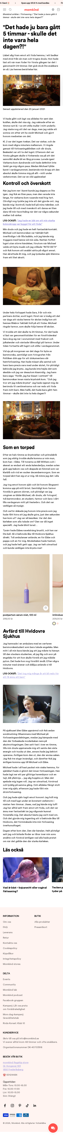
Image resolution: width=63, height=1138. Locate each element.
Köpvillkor (8, 953)
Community (9, 984)
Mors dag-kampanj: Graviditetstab (13, 1016)
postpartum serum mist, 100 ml (19, 615)
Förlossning (26, 14)
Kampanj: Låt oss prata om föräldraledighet (15, 1007)
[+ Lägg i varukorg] (45, 608)
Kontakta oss (10, 943)
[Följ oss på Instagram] (12, 1106)
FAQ (5, 927)
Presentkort (40, 927)
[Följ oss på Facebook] (5, 1106)
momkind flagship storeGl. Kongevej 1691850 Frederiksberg (15, 1066)
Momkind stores (11, 964)
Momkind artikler (11, 14)
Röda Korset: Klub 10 (14, 1023)
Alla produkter (42, 922)
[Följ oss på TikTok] (27, 1106)
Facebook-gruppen (13, 1000)
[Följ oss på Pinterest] (20, 1106)
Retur (6, 938)
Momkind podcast (13, 995)
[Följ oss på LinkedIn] (35, 1106)
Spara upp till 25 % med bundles (32, 3)
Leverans (7, 932)
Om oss (7, 922)
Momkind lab (10, 990)
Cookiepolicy (10, 948)
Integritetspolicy (12, 959)
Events (6, 979)
